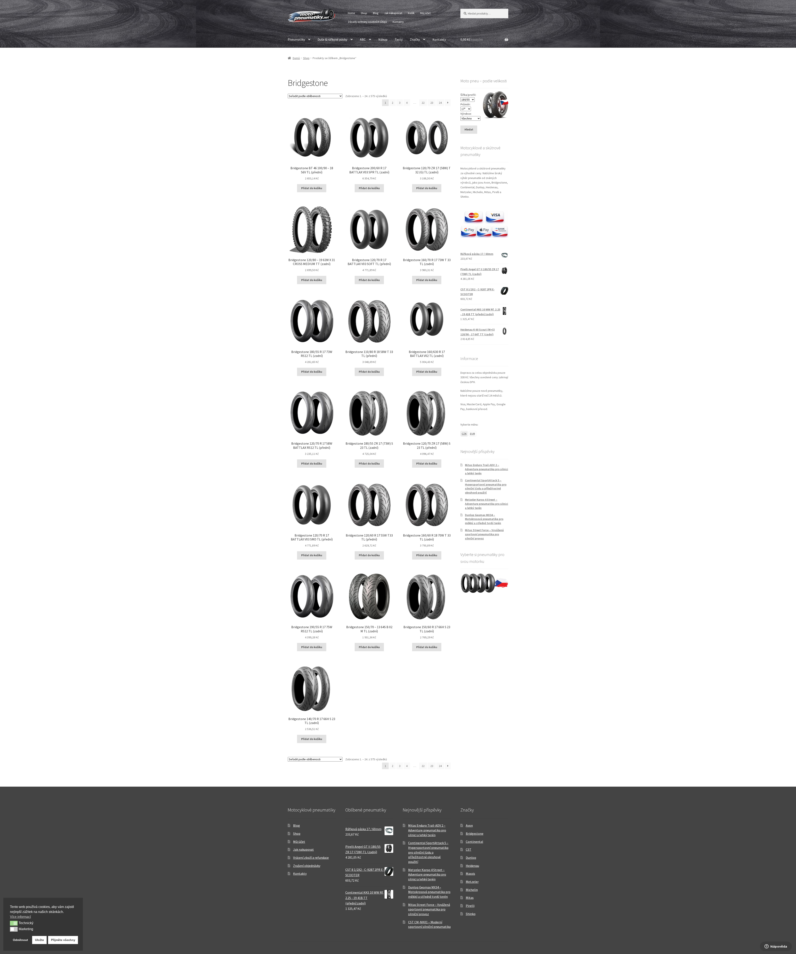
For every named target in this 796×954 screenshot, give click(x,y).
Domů (296, 58)
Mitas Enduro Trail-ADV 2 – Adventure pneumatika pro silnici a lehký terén (486, 469)
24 (440, 103)
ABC (363, 39)
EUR (472, 434)
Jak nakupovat (393, 13)
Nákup (382, 39)
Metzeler (472, 882)
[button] (14, 923)
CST (468, 849)
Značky (415, 39)
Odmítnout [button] (20, 940)
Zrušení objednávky (306, 866)
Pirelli (470, 906)
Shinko (471, 914)
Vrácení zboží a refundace (311, 857)
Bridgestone (474, 833)
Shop (364, 13)
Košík (411, 13)
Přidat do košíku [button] (311, 188)
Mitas (470, 898)
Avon (469, 825)
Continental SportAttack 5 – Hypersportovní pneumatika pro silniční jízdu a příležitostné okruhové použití (485, 486)
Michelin (472, 890)
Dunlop (471, 857)
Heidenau (472, 866)
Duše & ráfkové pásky (332, 39)
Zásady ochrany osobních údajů (367, 22)
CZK (464, 434)
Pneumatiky (296, 39)
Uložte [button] (39, 940)
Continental (474, 842)
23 (431, 103)
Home (351, 13)
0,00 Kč (471, 39)
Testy (399, 39)
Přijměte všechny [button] (63, 940)
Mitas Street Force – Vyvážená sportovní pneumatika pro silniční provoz (484, 534)
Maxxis (470, 873)
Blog (376, 13)
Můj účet (425, 13)
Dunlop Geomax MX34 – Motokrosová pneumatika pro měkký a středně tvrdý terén (484, 519)
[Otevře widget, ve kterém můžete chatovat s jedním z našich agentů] (776, 947)
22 (423, 103)
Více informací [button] (20, 917)
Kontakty (398, 22)
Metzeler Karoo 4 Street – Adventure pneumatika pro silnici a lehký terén (486, 504)
